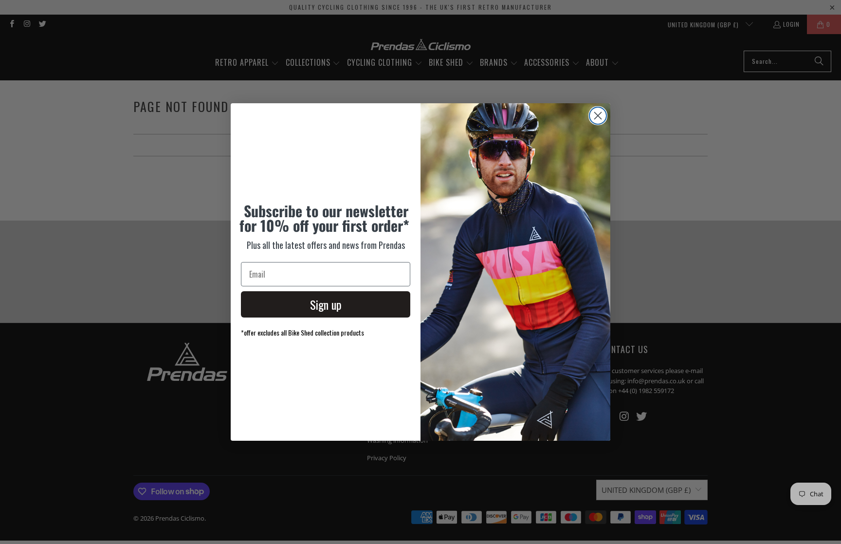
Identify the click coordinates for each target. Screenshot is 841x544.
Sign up (326, 304)
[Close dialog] (597, 115)
